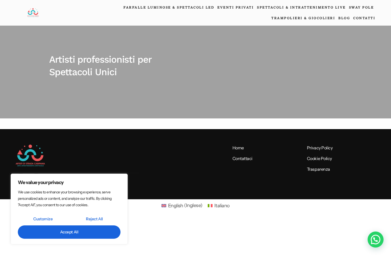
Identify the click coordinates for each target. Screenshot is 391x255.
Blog (344, 18)
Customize (43, 218)
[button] (376, 240)
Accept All (69, 231)
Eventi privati (235, 7)
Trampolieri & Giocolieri (303, 18)
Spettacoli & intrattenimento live (301, 7)
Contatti (364, 18)
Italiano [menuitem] (222, 206)
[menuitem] (182, 205)
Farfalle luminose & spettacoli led (168, 7)
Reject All (94, 218)
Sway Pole (361, 7)
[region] (69, 209)
